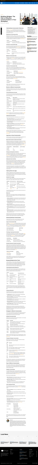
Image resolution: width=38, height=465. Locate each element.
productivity (7, 132)
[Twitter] (35, 0)
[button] (36, 3)
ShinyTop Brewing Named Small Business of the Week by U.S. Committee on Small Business (32, 45)
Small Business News (29, 40)
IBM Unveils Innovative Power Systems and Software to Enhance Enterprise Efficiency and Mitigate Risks (32, 48)
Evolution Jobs (17, 373)
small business (10, 29)
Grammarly (24, 157)
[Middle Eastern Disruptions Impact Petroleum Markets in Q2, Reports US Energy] (14, 438)
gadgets (24, 233)
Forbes (8, 225)
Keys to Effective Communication (31, 33)
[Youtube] (36, 0)
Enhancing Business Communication (31, 31)
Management (2, 14)
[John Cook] (7, 423)
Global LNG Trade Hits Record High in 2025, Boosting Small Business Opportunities (32, 39)
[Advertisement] (19, 8)
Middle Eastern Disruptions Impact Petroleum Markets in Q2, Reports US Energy (31, 42)
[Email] (1, 34)
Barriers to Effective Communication (31, 29)
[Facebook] (32, 0)
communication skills (11, 223)
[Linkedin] (34, 0)
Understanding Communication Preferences (32, 28)
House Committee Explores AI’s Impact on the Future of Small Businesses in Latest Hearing (32, 52)
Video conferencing (20, 72)
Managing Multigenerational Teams (31, 32)
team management (12, 353)
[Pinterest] (1, 31)
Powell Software (22, 38)
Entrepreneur (22, 124)
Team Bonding (8, 252)
